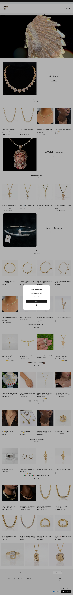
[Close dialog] (48, 281)
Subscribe (36, 312)
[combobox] (27, 303)
